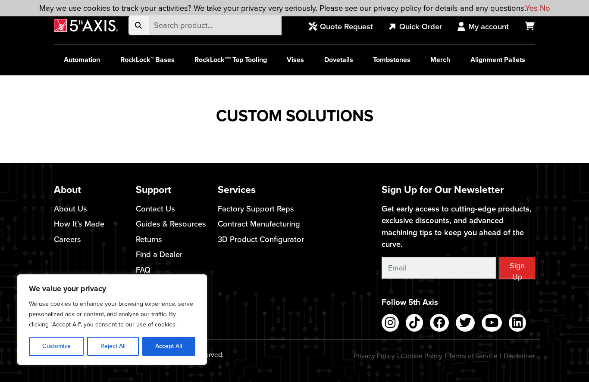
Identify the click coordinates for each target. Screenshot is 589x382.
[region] (112, 319)
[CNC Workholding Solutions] (86, 25)
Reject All (112, 346)
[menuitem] (345, 27)
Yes (531, 8)
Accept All (168, 346)
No (545, 8)
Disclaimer (519, 356)
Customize (56, 346)
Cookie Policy (421, 356)
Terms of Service (473, 356)
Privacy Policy (374, 356)
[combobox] (215, 25)
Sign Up (517, 269)
